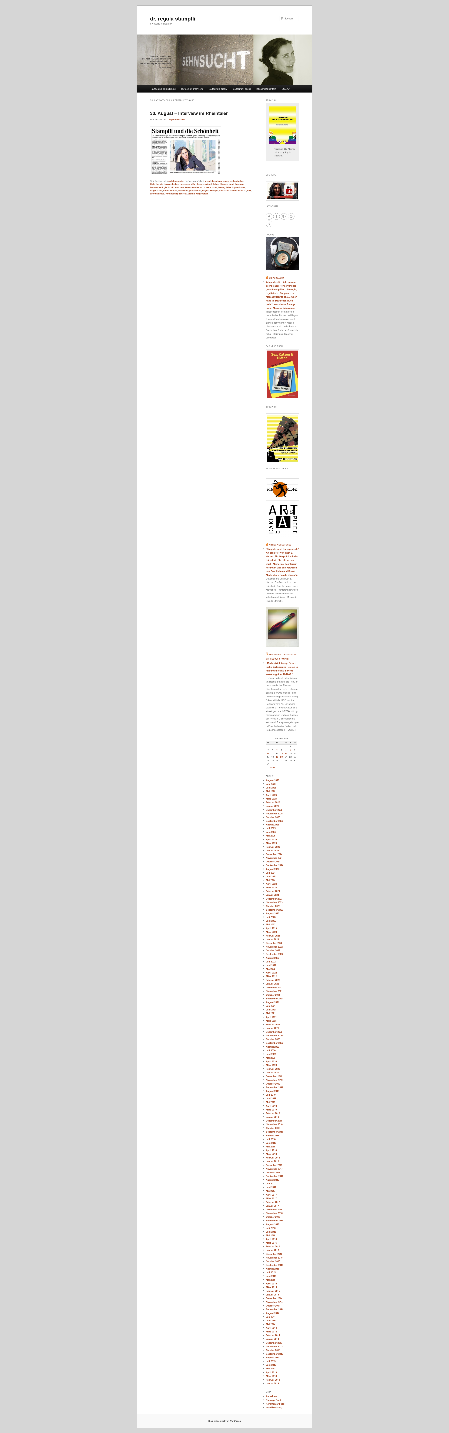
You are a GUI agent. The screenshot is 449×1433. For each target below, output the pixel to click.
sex (249, 190)
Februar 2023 (273, 935)
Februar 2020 (273, 1068)
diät (193, 184)
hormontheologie (158, 187)
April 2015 (271, 1283)
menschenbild (170, 190)
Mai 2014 (270, 1324)
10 (268, 753)
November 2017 (274, 1168)
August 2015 (272, 1268)
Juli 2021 (271, 1005)
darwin (167, 184)
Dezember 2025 (274, 809)
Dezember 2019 (274, 1076)
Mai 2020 (270, 1057)
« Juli (272, 767)
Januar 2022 (272, 983)
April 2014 (271, 1327)
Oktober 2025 (273, 817)
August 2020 (272, 1046)
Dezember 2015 (274, 1254)
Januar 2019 (272, 1117)
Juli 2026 (271, 784)
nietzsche (183, 190)
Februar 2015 (273, 1291)
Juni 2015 (271, 1276)
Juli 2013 (271, 1361)
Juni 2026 (271, 787)
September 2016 (274, 1220)
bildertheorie (156, 184)
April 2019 (271, 1106)
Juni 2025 (271, 832)
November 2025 (274, 813)
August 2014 (272, 1313)
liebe (228, 187)
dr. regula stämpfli (172, 18)
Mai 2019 (270, 1102)
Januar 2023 (272, 939)
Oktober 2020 (273, 1039)
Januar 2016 (272, 1250)
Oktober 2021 (273, 994)
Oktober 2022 (273, 950)
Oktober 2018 (273, 1128)
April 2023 (271, 928)
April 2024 (271, 883)
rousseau (224, 190)
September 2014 (274, 1309)
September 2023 (274, 909)
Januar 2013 (272, 1383)
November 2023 (274, 902)
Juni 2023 (271, 920)
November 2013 (274, 1346)
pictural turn (195, 190)
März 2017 (271, 1198)
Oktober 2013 (273, 1350)
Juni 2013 (271, 1364)
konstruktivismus (194, 187)
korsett (207, 187)
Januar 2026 (272, 806)
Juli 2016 (271, 1228)
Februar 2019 (273, 1113)
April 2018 (271, 1150)
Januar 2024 (272, 894)
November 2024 (274, 857)
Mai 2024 (270, 880)
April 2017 (271, 1194)
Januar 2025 (272, 850)
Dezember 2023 (274, 898)
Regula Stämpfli (210, 190)
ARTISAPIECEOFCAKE (280, 545)
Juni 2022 (271, 965)
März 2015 (271, 1287)
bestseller (238, 181)
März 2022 (271, 976)
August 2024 (272, 869)
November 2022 (274, 946)
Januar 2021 (272, 1028)
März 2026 (271, 798)
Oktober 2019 (273, 1083)
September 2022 (274, 954)
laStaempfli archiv (218, 88)
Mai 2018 (270, 1146)
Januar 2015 (272, 1294)
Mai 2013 (270, 1368)
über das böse (157, 193)
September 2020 (274, 1042)
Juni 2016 (271, 1231)
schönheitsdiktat (238, 190)
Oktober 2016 (273, 1216)
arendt (208, 181)
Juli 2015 (271, 1272)
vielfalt (191, 193)
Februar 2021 (273, 1024)
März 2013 (271, 1376)
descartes (185, 184)
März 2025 (271, 843)
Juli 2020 (271, 1050)
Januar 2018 (272, 1161)
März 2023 (271, 932)
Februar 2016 (273, 1246)
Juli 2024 (271, 872)
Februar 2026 (273, 802)
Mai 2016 (270, 1235)
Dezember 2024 (274, 854)
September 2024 (274, 865)
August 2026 (272, 780)
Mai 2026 (270, 791)
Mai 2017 (270, 1190)
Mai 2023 (270, 924)
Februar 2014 (273, 1335)
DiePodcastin (276, 278)
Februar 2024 (273, 891)
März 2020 (271, 1065)
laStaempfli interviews (192, 88)
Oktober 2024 (273, 861)
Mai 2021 (270, 1013)
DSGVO (286, 88)
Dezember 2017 (274, 1165)
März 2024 (271, 887)
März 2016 (271, 1242)
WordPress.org (274, 1407)
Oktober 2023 (273, 906)
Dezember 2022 (274, 943)
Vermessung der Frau (176, 193)
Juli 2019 (271, 1094)
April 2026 (271, 795)
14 (286, 753)
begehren (227, 181)
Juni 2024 (271, 876)
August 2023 (272, 913)
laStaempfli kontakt (266, 88)
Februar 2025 (273, 846)
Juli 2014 (271, 1316)
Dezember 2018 (274, 1120)
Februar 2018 (273, 1157)
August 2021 (272, 1002)
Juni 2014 (271, 1320)
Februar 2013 (273, 1379)
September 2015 (274, 1265)
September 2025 (274, 820)
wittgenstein (202, 193)
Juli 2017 (271, 1183)
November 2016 (274, 1213)
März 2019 (271, 1109)
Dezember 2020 (274, 1031)
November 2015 (274, 1257)
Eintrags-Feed (273, 1400)
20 (281, 756)
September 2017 (274, 1176)
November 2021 (274, 991)
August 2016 (272, 1224)
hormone (239, 184)
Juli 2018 (271, 1139)
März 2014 (271, 1331)
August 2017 (272, 1179)
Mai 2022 (270, 969)
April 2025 (271, 839)
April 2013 (271, 1372)
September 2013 (274, 1353)
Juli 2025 (271, 828)
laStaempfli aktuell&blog (163, 88)
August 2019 (272, 1091)
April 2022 (271, 972)
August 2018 (272, 1135)
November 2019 (274, 1080)
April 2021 (271, 1017)
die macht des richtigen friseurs (212, 184)
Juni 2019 (271, 1098)
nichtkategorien (176, 181)
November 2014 (274, 1302)
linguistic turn (238, 187)
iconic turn (173, 187)
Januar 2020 (272, 1072)
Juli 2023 (271, 917)
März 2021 (271, 1020)
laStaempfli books (242, 88)
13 (281, 753)
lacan (214, 187)
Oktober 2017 (273, 1172)
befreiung (217, 181)
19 (277, 756)
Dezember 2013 (274, 1342)
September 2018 (274, 1131)
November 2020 (274, 1035)
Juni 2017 (271, 1187)
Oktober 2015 (273, 1261)
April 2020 (271, 1061)
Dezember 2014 (274, 1298)
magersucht (156, 190)
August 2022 (272, 957)
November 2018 (274, 1124)
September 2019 (274, 1087)
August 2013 (272, 1357)
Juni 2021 (271, 1009)
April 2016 (271, 1239)
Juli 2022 (271, 961)
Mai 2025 (270, 835)
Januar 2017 (272, 1205)
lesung (221, 187)
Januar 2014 (272, 1339)
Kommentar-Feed (275, 1403)
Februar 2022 (273, 980)
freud (231, 184)
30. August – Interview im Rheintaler (189, 113)
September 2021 (274, 998)
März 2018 (271, 1154)
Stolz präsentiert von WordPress (224, 1420)
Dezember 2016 (274, 1209)
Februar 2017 (273, 1202)
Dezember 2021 (274, 987)
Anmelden (271, 1396)
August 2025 (272, 824)
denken (175, 184)
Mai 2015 (270, 1279)
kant (182, 187)
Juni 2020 (271, 1054)
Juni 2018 (271, 1142)
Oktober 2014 (273, 1305)
